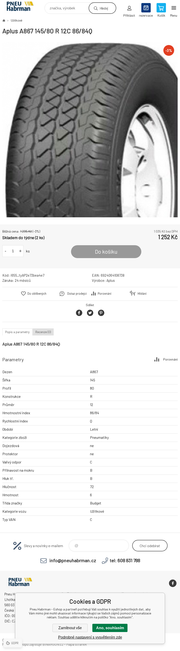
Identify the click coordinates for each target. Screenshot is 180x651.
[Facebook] (172, 583)
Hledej (104, 8)
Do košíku (106, 251)
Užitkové (16, 20)
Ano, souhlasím (110, 628)
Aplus (110, 280)
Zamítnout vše (70, 628)
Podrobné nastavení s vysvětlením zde (90, 637)
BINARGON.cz (52, 644)
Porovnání (104, 293)
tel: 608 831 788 (125, 560)
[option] (90, 129)
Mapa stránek (76, 644)
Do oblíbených (36, 293)
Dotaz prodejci (77, 293)
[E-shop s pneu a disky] (3, 20)
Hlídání (142, 293)
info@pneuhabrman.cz (72, 560)
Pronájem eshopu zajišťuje (22, 644)
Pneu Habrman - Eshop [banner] (23, 7)
